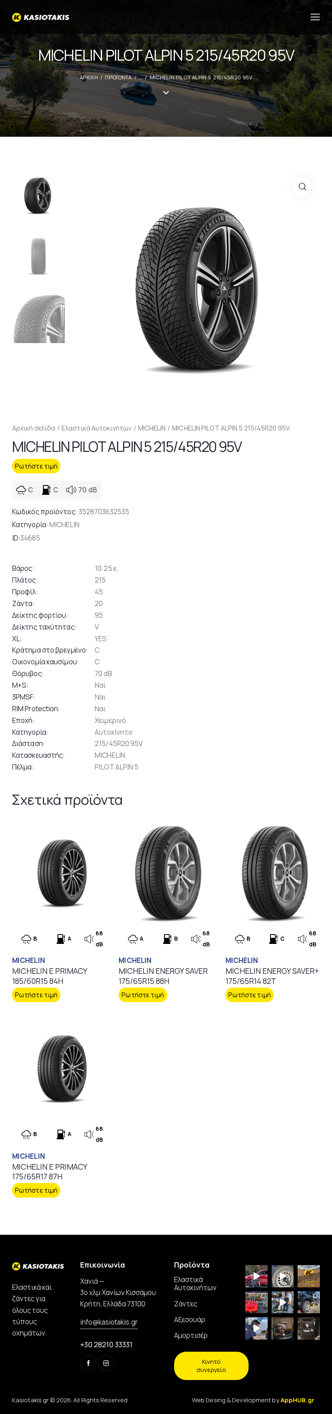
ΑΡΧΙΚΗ (89, 77)
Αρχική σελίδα (33, 428)
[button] (302, 186)
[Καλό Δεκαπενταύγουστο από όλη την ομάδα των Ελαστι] (309, 1276)
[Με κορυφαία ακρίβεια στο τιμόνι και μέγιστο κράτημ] (309, 1328)
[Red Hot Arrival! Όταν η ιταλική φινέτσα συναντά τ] (256, 1302)
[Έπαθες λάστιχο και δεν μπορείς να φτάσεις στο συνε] (256, 1276)
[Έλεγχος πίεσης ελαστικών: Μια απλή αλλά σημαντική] (283, 1328)
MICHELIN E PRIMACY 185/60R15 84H (49, 976)
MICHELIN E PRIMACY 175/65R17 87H (49, 1172)
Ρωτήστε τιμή (36, 466)
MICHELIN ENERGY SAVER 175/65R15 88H (163, 976)
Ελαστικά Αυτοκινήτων (97, 428)
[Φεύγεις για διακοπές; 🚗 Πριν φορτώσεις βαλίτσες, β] (256, 1328)
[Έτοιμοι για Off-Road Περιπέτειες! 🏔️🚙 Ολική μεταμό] (309, 1302)
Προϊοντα (118, 77)
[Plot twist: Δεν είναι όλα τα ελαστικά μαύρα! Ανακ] (283, 1302)
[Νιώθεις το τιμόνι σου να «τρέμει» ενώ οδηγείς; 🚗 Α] (283, 1276)
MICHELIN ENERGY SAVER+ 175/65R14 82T (272, 976)
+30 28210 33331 (106, 1344)
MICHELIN (152, 428)
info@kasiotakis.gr (109, 1322)
